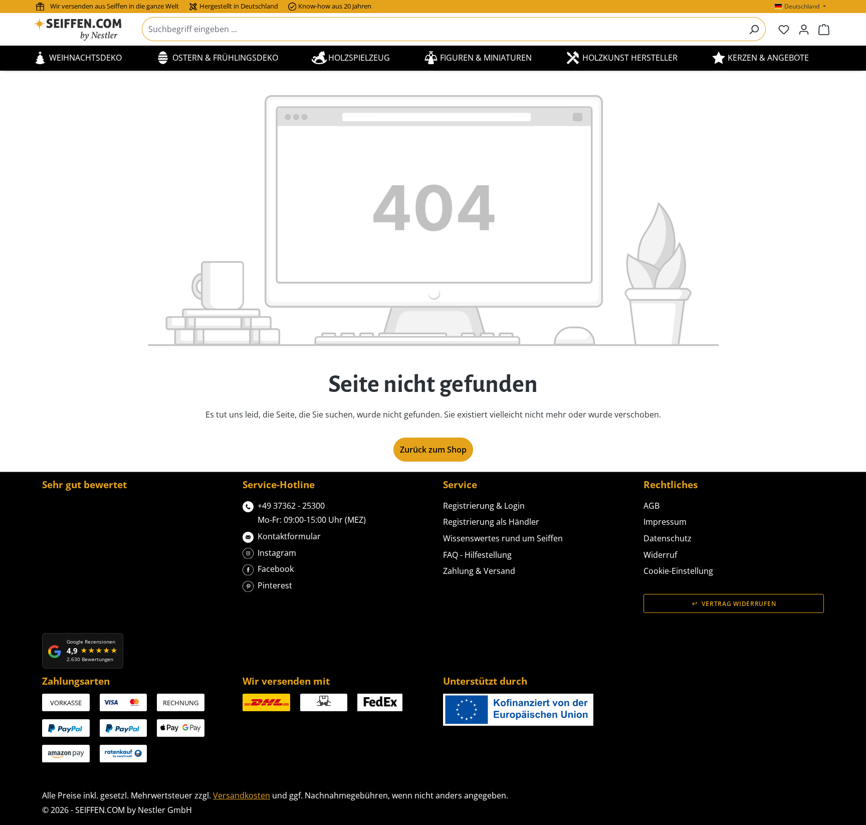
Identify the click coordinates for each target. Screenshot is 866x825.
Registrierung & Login (484, 505)
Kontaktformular (289, 536)
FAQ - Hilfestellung (477, 554)
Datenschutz (667, 538)
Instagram (277, 552)
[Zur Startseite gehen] (84, 29)
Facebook (276, 568)
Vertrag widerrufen (739, 603)
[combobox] (442, 29)
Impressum (665, 521)
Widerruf (660, 554)
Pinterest (275, 585)
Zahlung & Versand (479, 570)
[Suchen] (754, 29)
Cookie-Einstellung (678, 570)
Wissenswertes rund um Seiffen (503, 538)
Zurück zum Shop (433, 449)
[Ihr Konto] (804, 29)
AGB (651, 505)
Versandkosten (241, 795)
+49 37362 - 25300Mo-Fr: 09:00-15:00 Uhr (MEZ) (312, 513)
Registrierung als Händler (491, 521)
